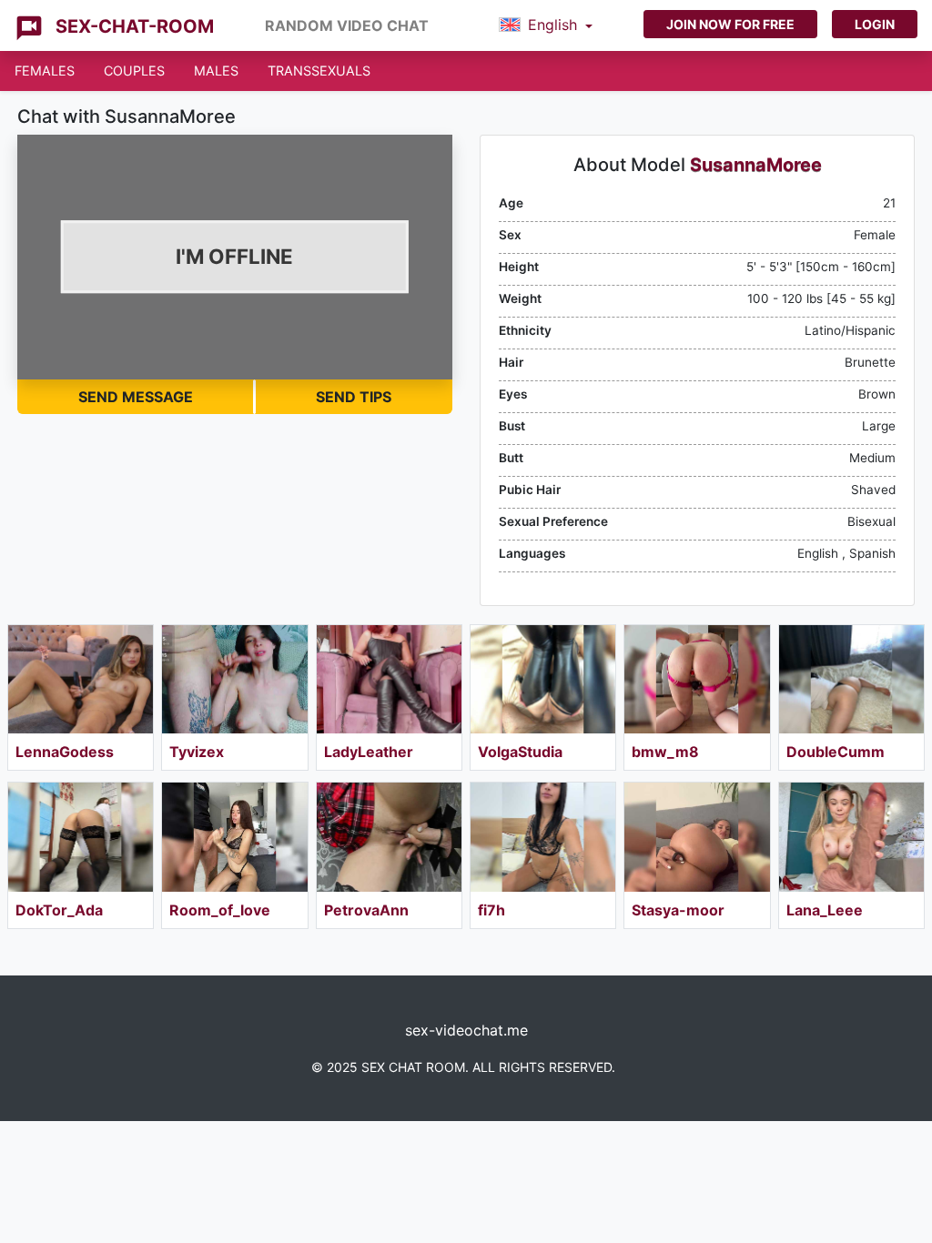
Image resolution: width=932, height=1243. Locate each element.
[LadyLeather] (389, 679)
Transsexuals (319, 70)
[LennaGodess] (80, 679)
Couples (134, 70)
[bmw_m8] (696, 679)
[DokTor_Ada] (80, 837)
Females (45, 70)
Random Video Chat (347, 25)
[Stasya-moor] (696, 837)
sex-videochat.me (466, 1030)
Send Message (135, 397)
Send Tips (353, 397)
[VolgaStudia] (543, 679)
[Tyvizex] (234, 679)
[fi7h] (543, 837)
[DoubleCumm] (851, 679)
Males (216, 70)
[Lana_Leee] (851, 837)
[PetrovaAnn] (389, 837)
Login (875, 24)
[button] (545, 25)
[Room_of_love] (234, 837)
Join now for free (730, 24)
